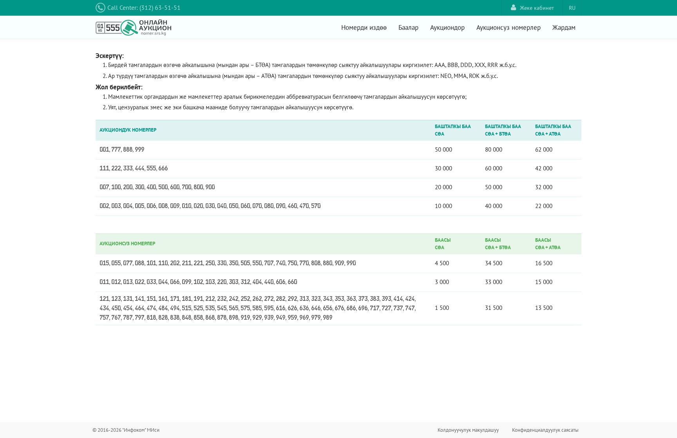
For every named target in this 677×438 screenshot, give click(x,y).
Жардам (564, 27)
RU (572, 7)
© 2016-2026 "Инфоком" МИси (125, 430)
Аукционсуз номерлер (508, 27)
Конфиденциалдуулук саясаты (545, 430)
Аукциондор (447, 27)
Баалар (408, 27)
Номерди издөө (364, 27)
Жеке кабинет (537, 7)
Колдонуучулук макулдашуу (468, 430)
